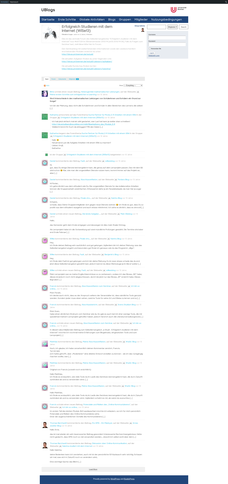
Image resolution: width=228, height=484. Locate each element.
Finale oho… (86, 198)
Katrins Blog (116, 198)
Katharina (54, 115)
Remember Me (156, 49)
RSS (47, 85)
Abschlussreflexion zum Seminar (96, 286)
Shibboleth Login (153, 56)
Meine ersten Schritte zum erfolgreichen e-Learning (73, 94)
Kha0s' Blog (131, 342)
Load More (93, 469)
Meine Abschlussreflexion (94, 342)
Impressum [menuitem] (14, 2)
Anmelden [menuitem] (4, 2)
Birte (52, 92)
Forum (53, 79)
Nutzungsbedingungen (166, 19)
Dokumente (62, 79)
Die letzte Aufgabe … (91, 214)
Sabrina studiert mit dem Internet (77, 446)
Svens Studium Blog (127, 304)
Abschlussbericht (89, 304)
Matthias (53, 342)
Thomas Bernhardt (58, 423)
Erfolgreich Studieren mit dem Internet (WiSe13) (82, 117)
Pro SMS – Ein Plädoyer (102, 423)
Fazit (83, 161)
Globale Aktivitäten (92, 19)
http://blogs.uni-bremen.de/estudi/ (77, 54)
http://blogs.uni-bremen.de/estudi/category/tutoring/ (86, 69)
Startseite (48, 19)
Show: (121, 85)
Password (151, 41)
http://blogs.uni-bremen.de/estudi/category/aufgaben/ (87, 61)
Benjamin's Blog (111, 254)
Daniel (52, 161)
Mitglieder (141, 19)
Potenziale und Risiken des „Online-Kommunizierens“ (106, 404)
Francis (53, 286)
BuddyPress (129, 479)
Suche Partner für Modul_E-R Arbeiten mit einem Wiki (112, 115)
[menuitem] (226, 2)
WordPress (115, 479)
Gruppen (125, 19)
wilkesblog (110, 161)
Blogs (111, 19)
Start (46, 79)
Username (152, 34)
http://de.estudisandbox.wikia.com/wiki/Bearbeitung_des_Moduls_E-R (83, 124)
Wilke (52, 239)
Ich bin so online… (70, 407)
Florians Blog (123, 179)
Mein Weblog (126, 214)
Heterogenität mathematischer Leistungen (100, 92)
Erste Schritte (67, 19)
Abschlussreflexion (89, 179)
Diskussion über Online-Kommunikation (109, 443)
